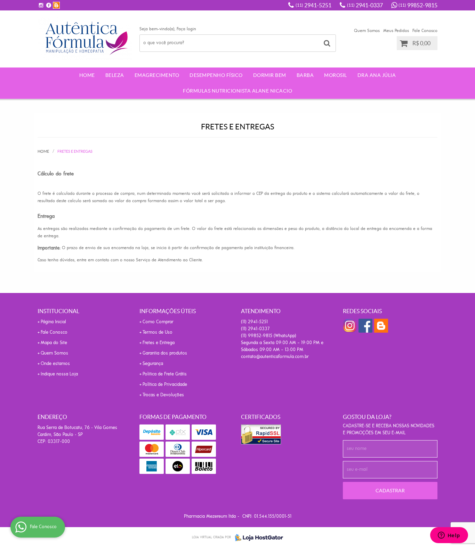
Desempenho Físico (216, 75)
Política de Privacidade (165, 384)
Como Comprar (158, 322)
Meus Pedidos (396, 31)
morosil (335, 75)
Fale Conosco (424, 31)
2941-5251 (313, 5)
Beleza (114, 75)
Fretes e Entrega (159, 343)
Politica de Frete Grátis (165, 374)
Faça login (186, 29)
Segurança (153, 363)
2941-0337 (365, 5)
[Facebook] (48, 5)
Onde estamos (55, 363)
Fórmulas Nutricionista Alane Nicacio (237, 91)
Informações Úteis (167, 311)
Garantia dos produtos (165, 353)
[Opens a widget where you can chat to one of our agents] (449, 536)
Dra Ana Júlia (376, 75)
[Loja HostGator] (257, 537)
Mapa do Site (54, 343)
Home (87, 75)
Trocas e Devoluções (163, 395)
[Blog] (56, 5)
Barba (305, 75)
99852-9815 (417, 5)
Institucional (58, 311)
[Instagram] (41, 5)
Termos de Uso (157, 332)
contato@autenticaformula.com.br (275, 356)
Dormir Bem (269, 75)
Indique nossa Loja (59, 374)
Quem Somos (367, 31)
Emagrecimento (157, 75)
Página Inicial (53, 322)
